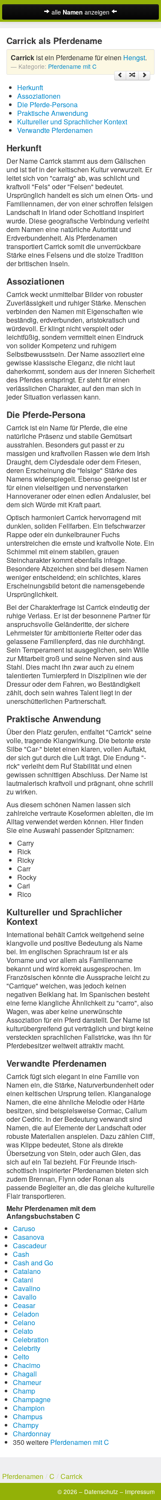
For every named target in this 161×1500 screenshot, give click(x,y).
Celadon (26, 1314)
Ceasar (24, 1305)
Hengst (134, 57)
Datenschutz (101, 1491)
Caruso (24, 1228)
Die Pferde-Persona (47, 104)
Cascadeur (29, 1245)
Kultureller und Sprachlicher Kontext (72, 121)
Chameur (27, 1382)
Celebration (31, 1339)
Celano (24, 1322)
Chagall (25, 1374)
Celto (21, 1357)
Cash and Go (33, 1263)
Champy (26, 1425)
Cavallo (24, 1297)
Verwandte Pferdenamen (55, 130)
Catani (23, 1280)
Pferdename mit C (72, 66)
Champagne (32, 1399)
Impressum (140, 1491)
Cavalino (26, 1288)
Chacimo (26, 1365)
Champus (28, 1416)
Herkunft (30, 87)
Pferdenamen (22, 1476)
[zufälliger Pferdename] (132, 75)
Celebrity (26, 1348)
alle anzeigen (80, 12)
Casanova (28, 1237)
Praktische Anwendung (52, 113)
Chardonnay (32, 1433)
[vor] (144, 75)
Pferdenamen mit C (79, 1442)
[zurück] (120, 75)
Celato (23, 1331)
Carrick (71, 1476)
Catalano (27, 1271)
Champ (24, 1391)
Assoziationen (39, 96)
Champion (29, 1408)
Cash (21, 1254)
